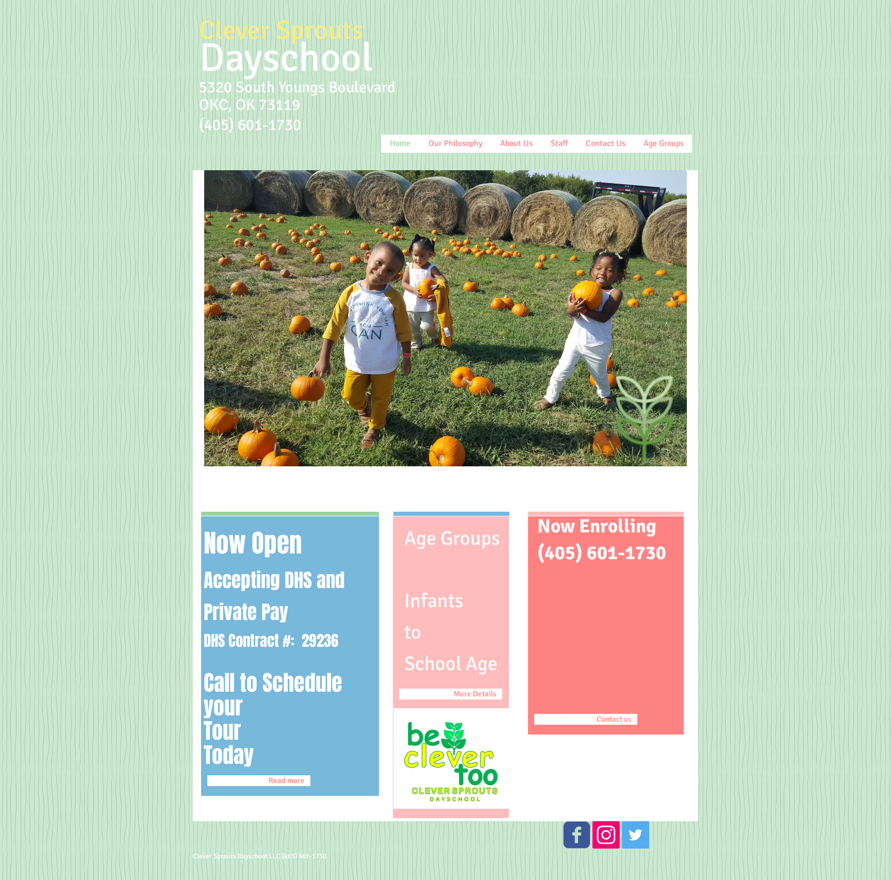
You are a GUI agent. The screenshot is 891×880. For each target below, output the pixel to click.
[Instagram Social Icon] (606, 835)
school (317, 58)
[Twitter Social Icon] (635, 835)
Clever (234, 30)
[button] (445, 318)
